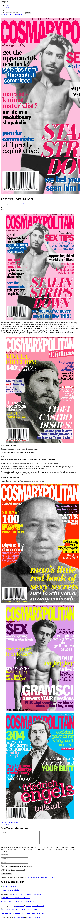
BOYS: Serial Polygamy (10, 822)
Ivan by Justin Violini (10, 890)
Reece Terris (5, 824)
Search (3, 13)
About (7, 7)
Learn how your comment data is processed (41, 877)
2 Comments (36, 917)
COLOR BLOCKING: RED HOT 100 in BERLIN (22, 913)
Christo (20, 204)
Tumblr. (39, 334)
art (14, 204)
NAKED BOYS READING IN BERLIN (18, 902)
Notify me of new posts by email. (14, 870)
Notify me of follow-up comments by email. (17, 866)
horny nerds (19, 894)
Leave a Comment (29, 204)
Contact (7, 5)
